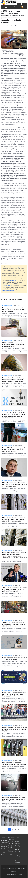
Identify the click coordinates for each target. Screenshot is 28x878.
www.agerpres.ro (19, 267)
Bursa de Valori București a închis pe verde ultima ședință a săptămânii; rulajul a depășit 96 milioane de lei (13, 379)
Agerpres (8, 868)
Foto (11, 7)
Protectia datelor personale (17, 845)
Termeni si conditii (11, 874)
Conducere (4, 840)
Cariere (3, 852)
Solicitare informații (10, 850)
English (24, 3)
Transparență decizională (11, 838)
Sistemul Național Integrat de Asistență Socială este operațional (14, 658)
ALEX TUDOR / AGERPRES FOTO (14, 53)
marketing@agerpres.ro (8, 290)
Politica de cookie (17, 856)
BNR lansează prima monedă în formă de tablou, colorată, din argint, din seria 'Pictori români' (14, 799)
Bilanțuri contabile (10, 842)
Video (15, 7)
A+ (22, 55)
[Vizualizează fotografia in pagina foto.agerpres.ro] (14, 39)
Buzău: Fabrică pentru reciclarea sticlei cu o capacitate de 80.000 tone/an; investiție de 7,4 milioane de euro (14, 694)
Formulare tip (11, 855)
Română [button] (13, 871)
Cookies (20, 874)
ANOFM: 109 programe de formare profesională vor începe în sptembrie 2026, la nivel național (13, 624)
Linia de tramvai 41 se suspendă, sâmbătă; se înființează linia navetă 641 (14, 763)
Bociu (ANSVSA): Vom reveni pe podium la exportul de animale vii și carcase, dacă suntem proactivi (14, 449)
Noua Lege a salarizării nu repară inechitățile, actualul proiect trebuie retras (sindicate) (13, 309)
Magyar (19, 3)
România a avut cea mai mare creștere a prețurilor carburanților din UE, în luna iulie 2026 (14, 729)
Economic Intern (8, 50)
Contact (3, 855)
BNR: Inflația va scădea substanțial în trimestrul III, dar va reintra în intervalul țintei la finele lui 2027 (14, 484)
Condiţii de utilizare (7, 285)
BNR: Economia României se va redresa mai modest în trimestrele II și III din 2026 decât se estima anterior (14, 519)
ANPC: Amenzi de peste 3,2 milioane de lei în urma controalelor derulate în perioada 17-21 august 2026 (14, 589)
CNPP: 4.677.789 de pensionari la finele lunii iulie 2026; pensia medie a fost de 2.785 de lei (13, 344)
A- (18, 55)
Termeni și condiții (17, 850)
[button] (25, 7)
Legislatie (3, 837)
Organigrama (4, 842)
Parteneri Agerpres (17, 861)
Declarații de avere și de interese (4, 846)
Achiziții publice (10, 846)
